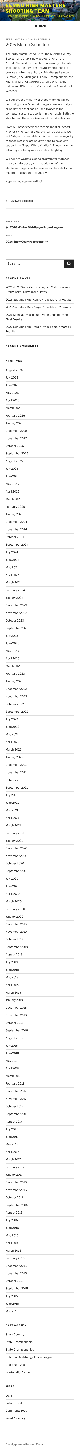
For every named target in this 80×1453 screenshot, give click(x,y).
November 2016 (16, 1190)
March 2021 (13, 825)
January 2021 (14, 840)
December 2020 (16, 848)
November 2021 (16, 772)
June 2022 (12, 726)
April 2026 (13, 400)
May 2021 (12, 810)
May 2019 (12, 977)
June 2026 (12, 385)
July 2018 (12, 1045)
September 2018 (17, 1030)
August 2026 (14, 370)
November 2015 (16, 1273)
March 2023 (14, 666)
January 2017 (14, 1174)
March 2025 (14, 499)
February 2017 (15, 1167)
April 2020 (13, 894)
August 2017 (14, 1121)
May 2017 (12, 1144)
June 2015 (12, 1303)
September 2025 (17, 453)
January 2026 (14, 423)
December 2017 (16, 1091)
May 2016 (12, 1235)
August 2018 (14, 1038)
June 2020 (12, 886)
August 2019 (14, 954)
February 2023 (15, 673)
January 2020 (14, 916)
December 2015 (16, 1266)
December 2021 (16, 765)
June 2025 (12, 476)
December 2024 (16, 522)
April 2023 (13, 658)
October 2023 (15, 620)
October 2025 (15, 446)
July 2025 (12, 468)
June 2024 (12, 560)
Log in (10, 1395)
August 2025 (14, 461)
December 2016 (16, 1182)
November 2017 (16, 1098)
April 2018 (12, 1068)
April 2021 (12, 818)
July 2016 (12, 1220)
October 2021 (14, 780)
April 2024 (13, 575)
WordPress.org (15, 1418)
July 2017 (12, 1129)
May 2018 (12, 1061)
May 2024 (12, 567)
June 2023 (12, 643)
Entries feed (14, 1403)
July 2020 (12, 878)
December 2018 (16, 1007)
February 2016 (15, 1258)
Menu (42, 25)
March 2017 (13, 1159)
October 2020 (15, 863)
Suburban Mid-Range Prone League (29, 1357)
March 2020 (14, 901)
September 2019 (17, 947)
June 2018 (12, 1053)
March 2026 (14, 408)
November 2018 (16, 1015)
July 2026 (12, 377)
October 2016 (15, 1197)
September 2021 (17, 787)
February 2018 (15, 1083)
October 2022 (15, 704)
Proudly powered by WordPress (24, 1444)
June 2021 (12, 802)
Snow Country (15, 1334)
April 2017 (12, 1152)
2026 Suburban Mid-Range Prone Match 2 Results (38, 307)
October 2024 (15, 537)
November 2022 (16, 696)
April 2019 (12, 985)
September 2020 (17, 871)
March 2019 (13, 992)
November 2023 (16, 613)
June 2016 (12, 1227)
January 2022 (14, 757)
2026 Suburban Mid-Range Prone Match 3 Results (38, 299)
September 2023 (17, 628)
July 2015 (12, 1296)
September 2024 (17, 544)
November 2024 (16, 529)
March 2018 (13, 1076)
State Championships (20, 1349)
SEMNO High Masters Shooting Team (36, 8)
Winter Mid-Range (18, 1372)
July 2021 (12, 795)
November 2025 (16, 438)
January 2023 (14, 681)
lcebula (44, 39)
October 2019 (15, 939)
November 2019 (16, 931)
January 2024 (14, 597)
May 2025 (12, 484)
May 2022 (12, 734)
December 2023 (16, 605)
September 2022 (17, 711)
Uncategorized (22, 201)
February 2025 (15, 506)
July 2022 (12, 719)
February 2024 (15, 590)
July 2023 (12, 635)
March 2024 (14, 582)
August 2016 (14, 1212)
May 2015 (12, 1311)
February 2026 (15, 415)
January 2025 (14, 514)
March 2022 (13, 749)
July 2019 (12, 962)
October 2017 (14, 1106)
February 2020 (15, 909)
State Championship (19, 1342)
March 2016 (13, 1250)
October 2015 (15, 1281)
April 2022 (12, 742)
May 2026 (12, 392)
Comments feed (16, 1410)
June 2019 (12, 969)
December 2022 (16, 689)
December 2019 (16, 924)
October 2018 (15, 1023)
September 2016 (17, 1205)
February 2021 (15, 833)
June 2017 (12, 1137)
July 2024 (12, 552)
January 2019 (14, 1000)
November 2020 (16, 856)
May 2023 (12, 651)
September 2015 (17, 1288)
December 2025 (16, 431)
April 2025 (13, 491)
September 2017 (17, 1114)
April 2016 (12, 1243)
